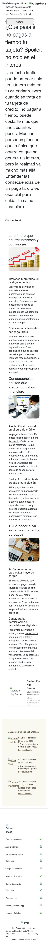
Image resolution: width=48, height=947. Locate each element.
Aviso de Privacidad (20, 14)
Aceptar (20, 21)
